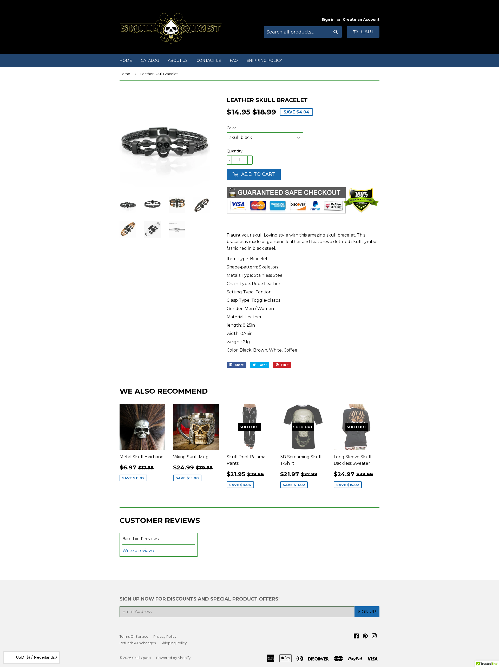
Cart (367, 32)
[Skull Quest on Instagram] (374, 636)
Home (126, 60)
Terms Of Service (134, 636)
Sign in (327, 19)
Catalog (150, 60)
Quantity (234, 151)
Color (231, 128)
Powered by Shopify (173, 658)
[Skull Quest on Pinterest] (365, 636)
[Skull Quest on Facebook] (356, 636)
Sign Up (367, 611)
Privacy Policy (164, 636)
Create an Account (361, 19)
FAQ (234, 60)
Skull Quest (141, 658)
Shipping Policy (264, 60)
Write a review (137, 550)
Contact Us (208, 60)
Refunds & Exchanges (138, 643)
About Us (178, 60)
